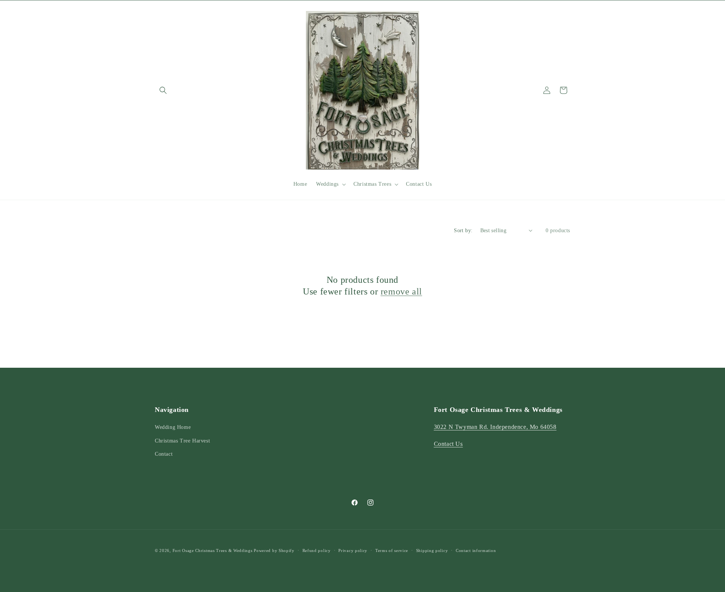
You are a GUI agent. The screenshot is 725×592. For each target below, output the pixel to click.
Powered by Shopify (274, 550)
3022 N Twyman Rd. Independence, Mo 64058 (495, 427)
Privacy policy (352, 550)
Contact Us (448, 444)
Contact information (476, 550)
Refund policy (316, 550)
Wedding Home (173, 427)
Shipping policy (432, 550)
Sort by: (463, 230)
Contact (164, 454)
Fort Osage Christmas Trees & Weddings (213, 550)
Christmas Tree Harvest (182, 441)
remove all (401, 291)
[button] (163, 90)
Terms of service (391, 550)
